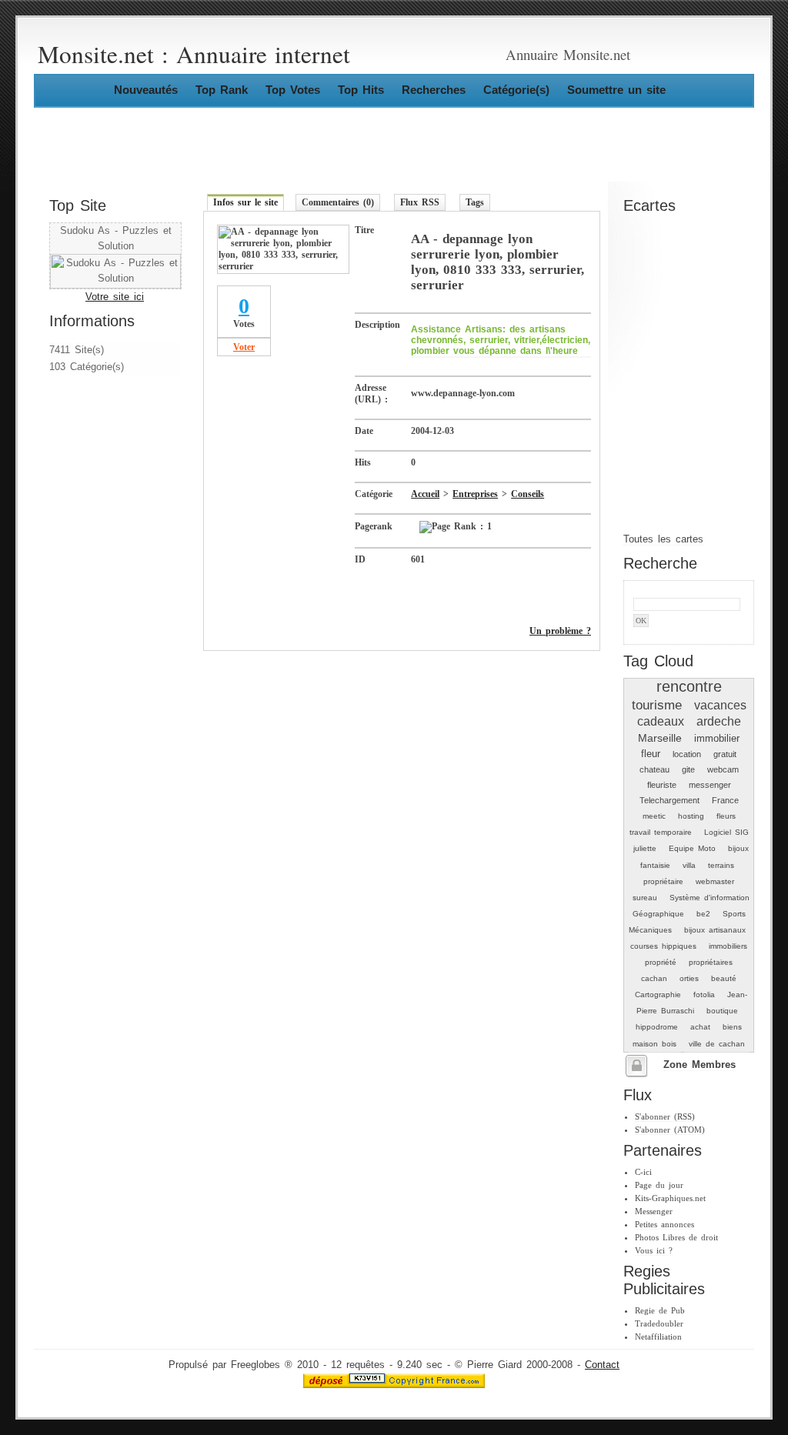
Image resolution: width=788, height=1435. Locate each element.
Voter (244, 347)
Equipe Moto (692, 848)
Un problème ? (560, 631)
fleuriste (661, 784)
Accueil (425, 494)
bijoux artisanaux (715, 930)
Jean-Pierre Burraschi (691, 1002)
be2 (703, 913)
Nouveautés (146, 89)
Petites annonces (664, 1224)
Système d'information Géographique (691, 905)
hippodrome (657, 1027)
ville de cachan (717, 1044)
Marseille (660, 738)
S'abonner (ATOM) (670, 1129)
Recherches (434, 89)
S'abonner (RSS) (665, 1116)
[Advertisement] (95, 479)
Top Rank (221, 89)
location (687, 754)
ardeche (718, 721)
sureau (645, 897)
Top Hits (361, 89)
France (725, 800)
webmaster (715, 881)
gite (688, 769)
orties (689, 978)
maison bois (654, 1044)
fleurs (726, 816)
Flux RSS (419, 202)
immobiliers (728, 946)
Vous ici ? (654, 1250)
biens (732, 1027)
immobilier (717, 738)
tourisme (657, 704)
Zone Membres (699, 1065)
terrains (721, 865)
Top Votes (292, 89)
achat (700, 1027)
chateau (654, 769)
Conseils (527, 494)
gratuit (724, 754)
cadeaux (660, 721)
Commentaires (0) (338, 202)
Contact (602, 1365)
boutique (722, 1010)
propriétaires (711, 962)
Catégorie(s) (516, 89)
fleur (650, 753)
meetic (654, 816)
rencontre (689, 686)
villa (689, 865)
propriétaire (663, 881)
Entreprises (475, 494)
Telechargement (669, 800)
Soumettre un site (616, 89)
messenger (710, 784)
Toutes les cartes (663, 539)
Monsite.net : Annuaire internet (194, 54)
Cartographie (658, 994)
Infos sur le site (245, 202)
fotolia (704, 994)
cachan (654, 978)
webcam (723, 769)
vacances (720, 705)
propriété (660, 962)
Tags (475, 202)
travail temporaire (660, 832)
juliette (644, 848)
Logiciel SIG (726, 832)
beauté (723, 978)
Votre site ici (114, 297)
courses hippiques (663, 946)
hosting (691, 816)
